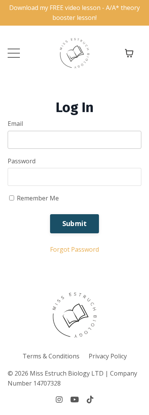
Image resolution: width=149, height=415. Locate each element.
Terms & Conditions (51, 356)
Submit (74, 223)
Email (15, 123)
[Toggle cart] (129, 53)
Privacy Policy (108, 356)
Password (22, 161)
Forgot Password (74, 249)
